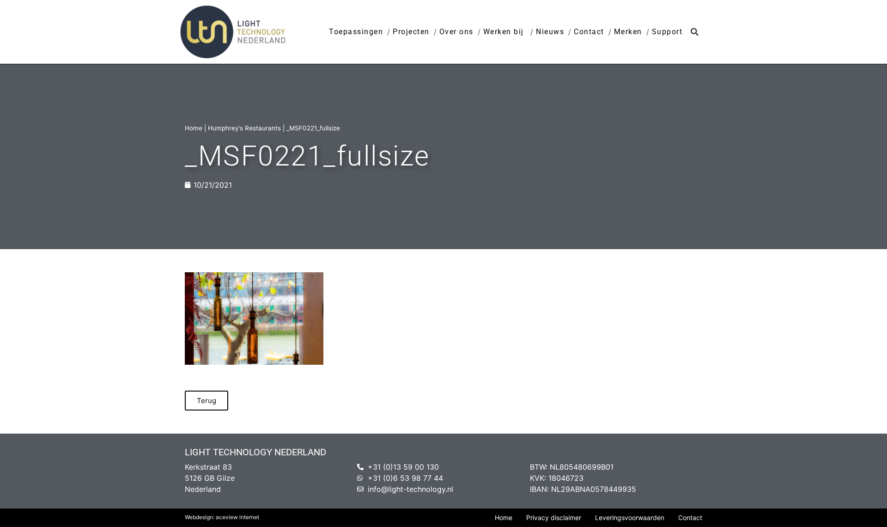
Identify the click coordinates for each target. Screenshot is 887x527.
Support (667, 31)
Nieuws (550, 31)
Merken (628, 31)
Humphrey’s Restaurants (244, 128)
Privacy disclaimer (553, 517)
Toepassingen (356, 31)
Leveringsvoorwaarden (629, 517)
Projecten (411, 31)
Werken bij (505, 31)
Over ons (456, 31)
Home (193, 128)
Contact (589, 31)
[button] (694, 32)
